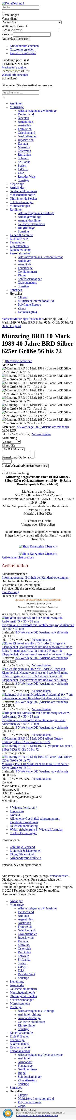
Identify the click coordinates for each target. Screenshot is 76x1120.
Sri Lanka (24, 162)
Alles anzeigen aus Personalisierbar (40, 257)
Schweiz (23, 158)
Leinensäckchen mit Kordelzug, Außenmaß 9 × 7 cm (35, 698)
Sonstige (23, 180)
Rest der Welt (26, 176)
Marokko (24, 147)
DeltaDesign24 (27, 312)
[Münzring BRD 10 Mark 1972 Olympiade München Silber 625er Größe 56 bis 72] (38, 749)
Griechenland (26, 132)
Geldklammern (27, 271)
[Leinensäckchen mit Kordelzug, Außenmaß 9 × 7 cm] (37, 694)
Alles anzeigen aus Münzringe (37, 110)
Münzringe (17, 107)
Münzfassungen (20, 205)
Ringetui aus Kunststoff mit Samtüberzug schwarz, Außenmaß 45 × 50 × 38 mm (34, 722)
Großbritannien (27, 136)
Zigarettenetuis (19, 246)
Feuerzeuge (17, 242)
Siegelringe (17, 184)
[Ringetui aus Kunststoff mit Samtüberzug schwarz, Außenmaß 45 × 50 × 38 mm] (38, 716)
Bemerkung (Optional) (16, 457)
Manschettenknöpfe (22, 195)
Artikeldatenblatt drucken (18, 557)
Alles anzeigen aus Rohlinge (36, 213)
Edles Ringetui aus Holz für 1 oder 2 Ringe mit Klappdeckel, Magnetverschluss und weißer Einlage (35, 678)
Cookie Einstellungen (23, 833)
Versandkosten (41, 434)
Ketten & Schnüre (21, 235)
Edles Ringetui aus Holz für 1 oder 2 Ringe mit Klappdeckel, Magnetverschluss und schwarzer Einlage (37, 652)
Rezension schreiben (19, 361)
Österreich (24, 151)
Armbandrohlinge (29, 220)
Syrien (22, 165)
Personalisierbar (20, 253)
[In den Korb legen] (3, 97)
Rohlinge (15, 209)
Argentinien (25, 121)
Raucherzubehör (20, 249)
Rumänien (24, 154)
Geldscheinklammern (23, 191)
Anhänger (16, 103)
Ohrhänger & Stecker (23, 198)
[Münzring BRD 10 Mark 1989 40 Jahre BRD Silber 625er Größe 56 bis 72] (38, 760)
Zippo (22, 308)
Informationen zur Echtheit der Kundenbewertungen (35, 577)
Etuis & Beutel (19, 238)
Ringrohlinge (26, 227)
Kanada (23, 143)
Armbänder (17, 187)
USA (21, 173)
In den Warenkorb (36, 465)
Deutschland (26, 114)
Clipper (22, 297)
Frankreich (25, 129)
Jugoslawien (26, 140)
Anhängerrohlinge (29, 216)
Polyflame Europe (29, 304)
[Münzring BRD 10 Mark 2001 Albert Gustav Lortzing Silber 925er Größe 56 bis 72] (38, 742)
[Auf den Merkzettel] (3, 470)
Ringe (22, 275)
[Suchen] (3, 12)
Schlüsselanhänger (21, 202)
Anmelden (22, 38)
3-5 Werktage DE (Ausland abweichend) (42, 427)
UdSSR (23, 169)
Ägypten (23, 118)
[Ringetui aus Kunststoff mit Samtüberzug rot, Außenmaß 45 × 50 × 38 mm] (38, 621)
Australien (24, 125)
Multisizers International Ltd (36, 301)
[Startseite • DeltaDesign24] (13, 3)
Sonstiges (16, 290)
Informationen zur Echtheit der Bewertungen (37, 1115)
